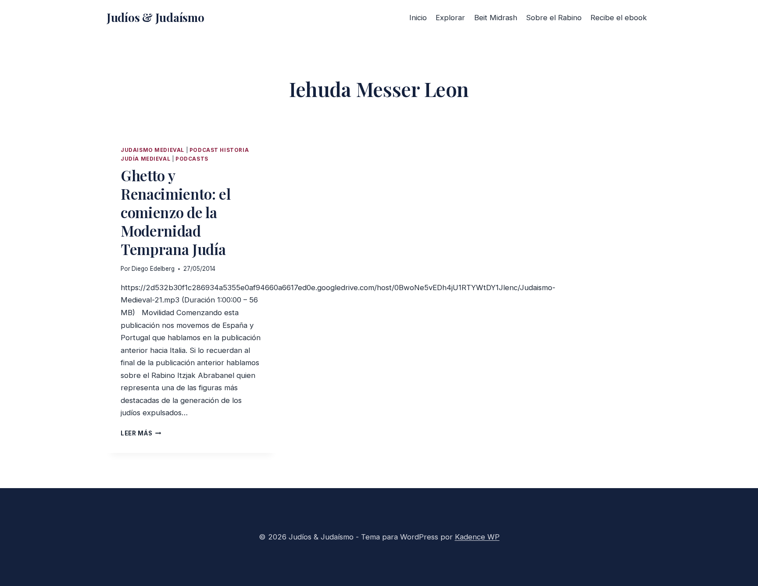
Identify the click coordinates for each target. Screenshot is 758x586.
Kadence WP (477, 536)
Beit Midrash (495, 17)
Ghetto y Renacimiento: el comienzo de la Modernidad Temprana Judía (176, 212)
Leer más (141, 433)
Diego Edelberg (153, 268)
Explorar (450, 17)
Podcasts (191, 159)
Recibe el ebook (618, 17)
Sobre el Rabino (554, 17)
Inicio (418, 17)
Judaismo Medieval (152, 150)
